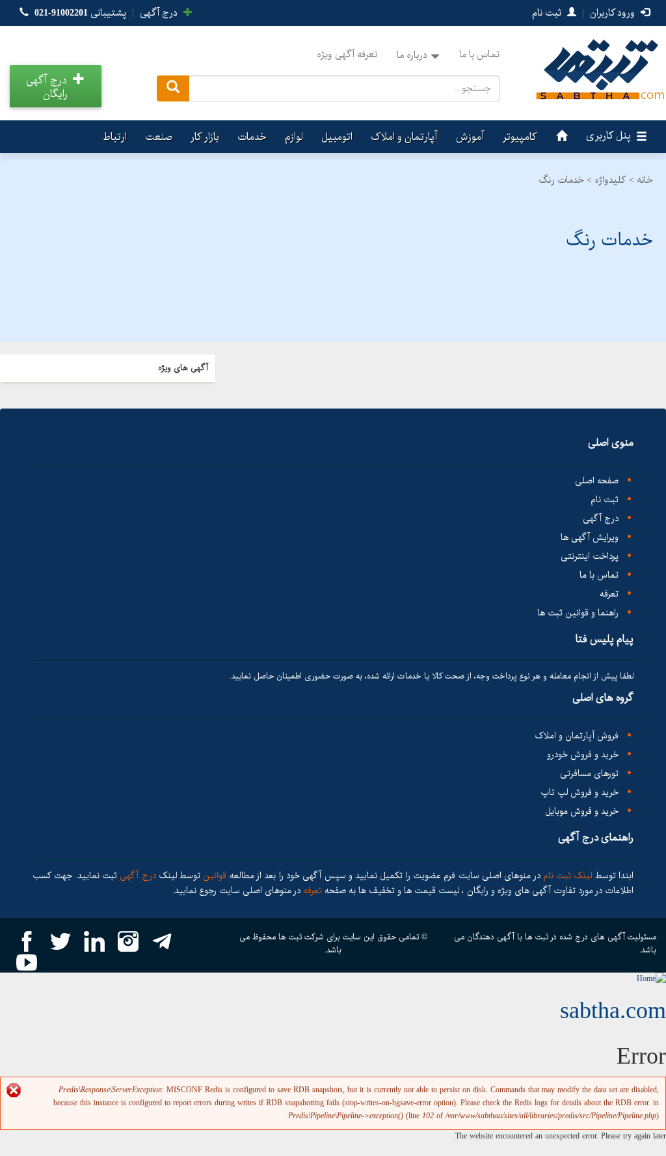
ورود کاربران (613, 13)
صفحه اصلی (597, 481)
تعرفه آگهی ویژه (347, 54)
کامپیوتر (520, 137)
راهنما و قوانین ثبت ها (578, 613)
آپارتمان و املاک (404, 137)
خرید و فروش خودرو (583, 755)
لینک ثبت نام (566, 875)
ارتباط (115, 137)
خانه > (641, 180)
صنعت (158, 137)
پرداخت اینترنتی (590, 556)
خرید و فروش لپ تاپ (579, 793)
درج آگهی (160, 13)
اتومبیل (337, 137)
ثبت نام (548, 13)
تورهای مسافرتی (589, 774)
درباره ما (412, 55)
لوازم (294, 137)
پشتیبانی (80, 13)
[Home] (651, 979)
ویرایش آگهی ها (590, 537)
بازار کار (205, 137)
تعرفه (609, 594)
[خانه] (560, 136)
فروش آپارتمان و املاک (577, 736)
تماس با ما (479, 54)
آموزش (470, 137)
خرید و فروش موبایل (582, 811)
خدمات (252, 137)
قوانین (215, 875)
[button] (55, 86)
